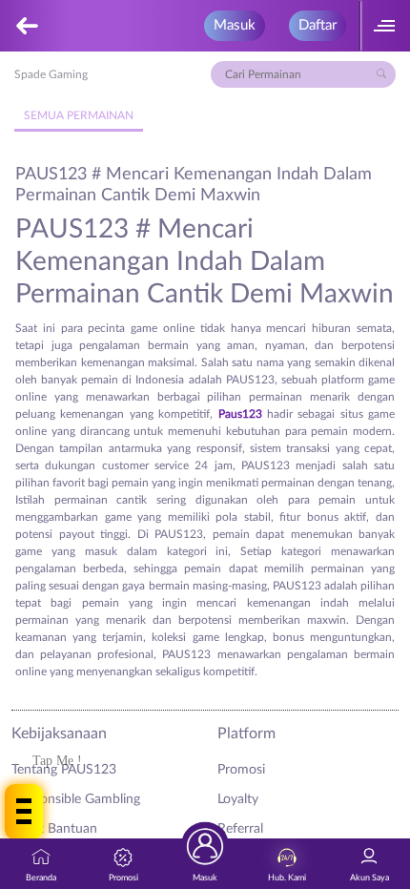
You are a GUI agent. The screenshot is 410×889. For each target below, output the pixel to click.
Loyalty (237, 799)
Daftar (317, 25)
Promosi (241, 769)
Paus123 (240, 414)
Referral (240, 829)
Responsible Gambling (75, 799)
